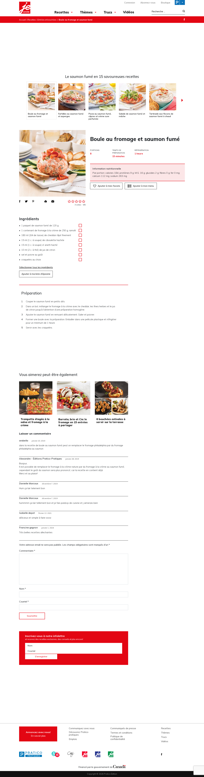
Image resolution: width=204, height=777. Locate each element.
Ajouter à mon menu (143, 185)
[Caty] (71, 754)
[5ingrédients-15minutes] (56, 754)
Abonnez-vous (147, 2)
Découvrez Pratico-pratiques (79, 733)
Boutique (165, 2)
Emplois (73, 739)
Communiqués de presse (123, 728)
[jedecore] (98, 754)
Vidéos (128, 12)
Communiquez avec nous (82, 728)
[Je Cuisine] (32, 8)
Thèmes (86, 12)
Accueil (22, 20)
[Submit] (183, 11)
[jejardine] (111, 754)
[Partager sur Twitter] (26, 201)
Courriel (24, 601)
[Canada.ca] (119, 766)
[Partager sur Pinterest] (33, 201)
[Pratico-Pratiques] (32, 754)
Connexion (129, 2)
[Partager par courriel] (52, 201)
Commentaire (27, 550)
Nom (22, 588)
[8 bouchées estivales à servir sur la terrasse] (111, 398)
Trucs (108, 12)
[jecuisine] (85, 754)
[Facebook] (184, 19)
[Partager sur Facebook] (19, 201)
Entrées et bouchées (47, 20)
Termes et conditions (121, 732)
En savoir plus (38, 734)
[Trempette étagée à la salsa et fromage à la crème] (35, 398)
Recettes (61, 12)
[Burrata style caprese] (73, 398)
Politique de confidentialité (117, 738)
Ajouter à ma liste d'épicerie (36, 274)
